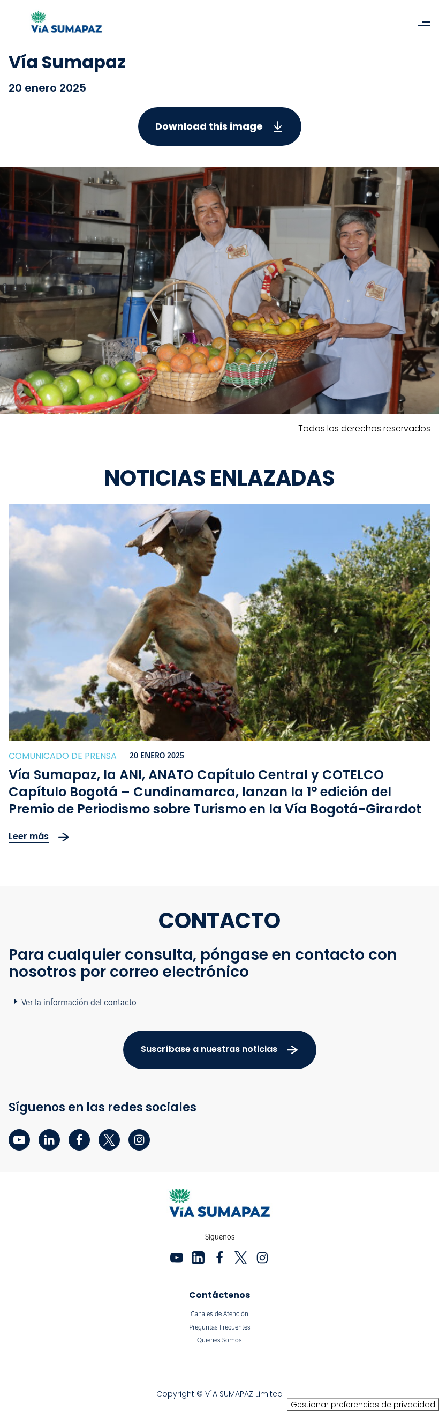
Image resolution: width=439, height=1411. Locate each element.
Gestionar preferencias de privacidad (363, 1404)
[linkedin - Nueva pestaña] (49, 1140)
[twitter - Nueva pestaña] (109, 1140)
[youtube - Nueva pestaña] (19, 1140)
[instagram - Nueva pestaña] (139, 1140)
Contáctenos (219, 1295)
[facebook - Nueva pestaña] (79, 1140)
